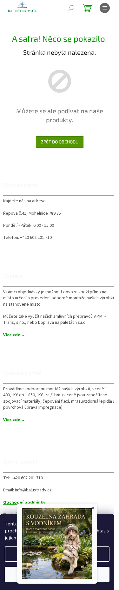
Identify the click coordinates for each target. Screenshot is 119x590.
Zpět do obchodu (59, 141)
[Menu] (104, 8)
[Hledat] (71, 8)
